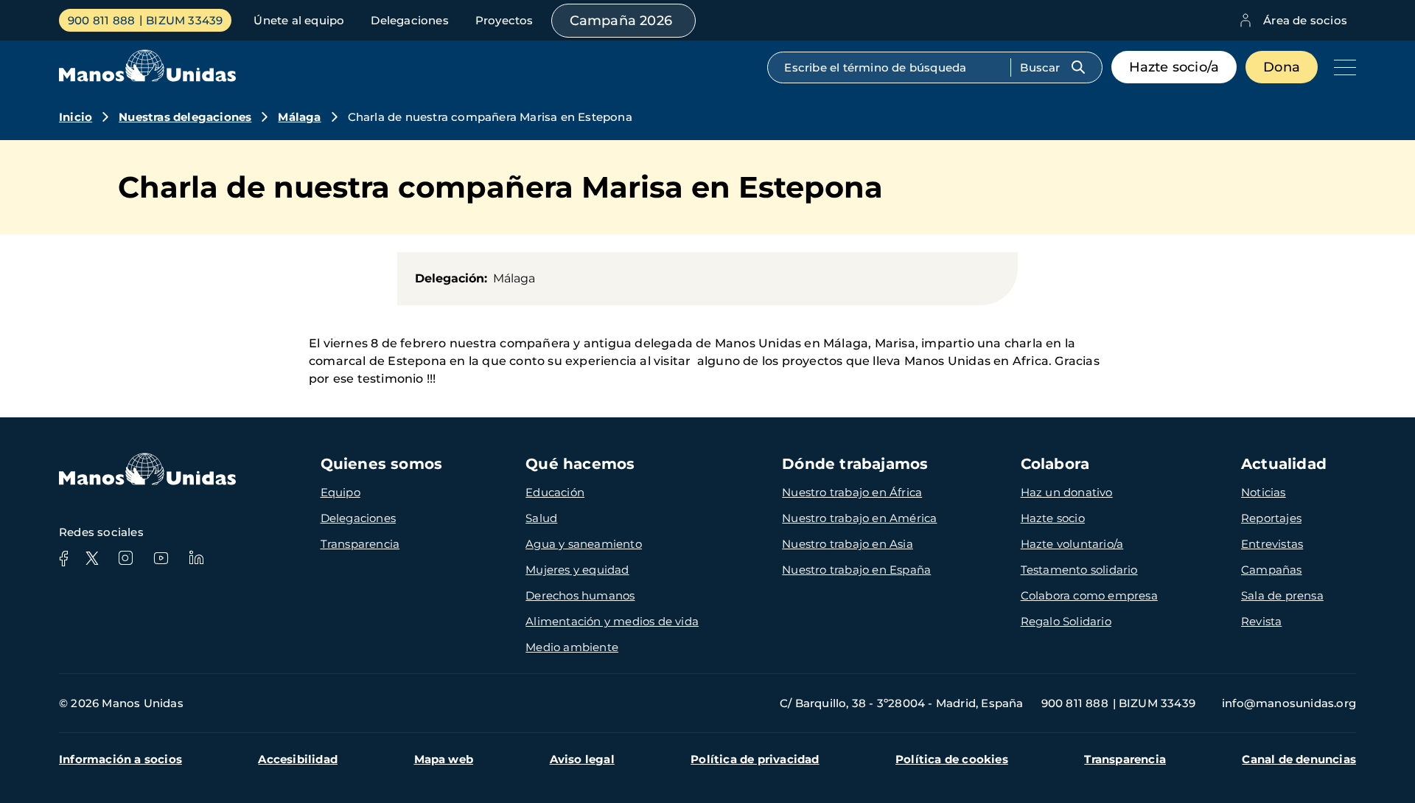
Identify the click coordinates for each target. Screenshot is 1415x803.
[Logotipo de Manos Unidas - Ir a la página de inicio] (147, 78)
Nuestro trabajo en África (852, 492)
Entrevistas (1272, 544)
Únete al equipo (299, 20)
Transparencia (360, 544)
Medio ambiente (571, 647)
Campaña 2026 (621, 21)
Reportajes (1271, 518)
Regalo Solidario (1066, 621)
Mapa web (444, 759)
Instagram (125, 558)
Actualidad (1284, 464)
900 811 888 (101, 20)
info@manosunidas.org (1289, 703)
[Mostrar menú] (1341, 67)
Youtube (161, 558)
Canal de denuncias (1299, 759)
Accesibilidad (298, 759)
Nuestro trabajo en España (856, 570)
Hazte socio (1053, 518)
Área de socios (1305, 20)
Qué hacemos (580, 464)
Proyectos (504, 20)
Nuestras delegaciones (185, 117)
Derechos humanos (580, 595)
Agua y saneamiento (583, 544)
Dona (1281, 67)
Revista (1261, 621)
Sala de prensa (1282, 595)
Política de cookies (951, 759)
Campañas (1271, 570)
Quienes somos (382, 464)
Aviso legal (582, 759)
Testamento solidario (1079, 570)
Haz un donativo (1067, 492)
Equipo (340, 492)
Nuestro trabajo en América (859, 518)
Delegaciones (409, 20)
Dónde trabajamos (855, 464)
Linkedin (196, 558)
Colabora (1055, 464)
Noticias (1263, 492)
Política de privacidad (755, 759)
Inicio (75, 117)
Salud (541, 518)
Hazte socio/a (1174, 67)
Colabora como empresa (1089, 595)
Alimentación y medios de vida (612, 621)
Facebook (63, 558)
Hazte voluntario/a (1072, 544)
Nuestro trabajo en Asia (847, 544)
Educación (554, 492)
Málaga (299, 117)
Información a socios (120, 759)
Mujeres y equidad (577, 570)
